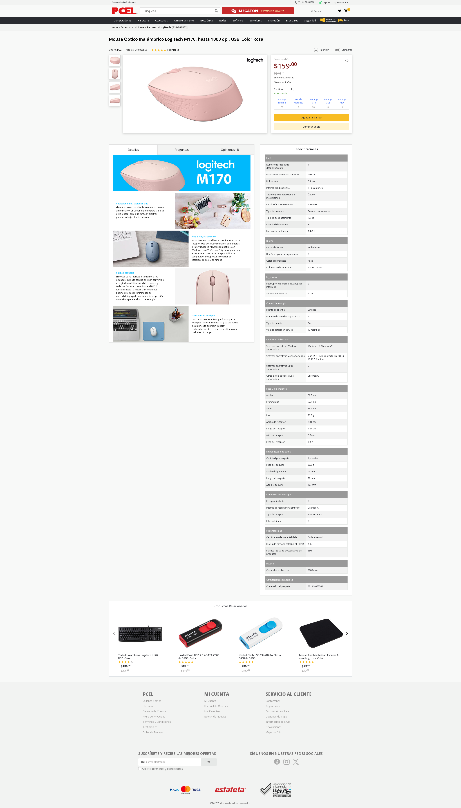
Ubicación (148, 706)
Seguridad (310, 20)
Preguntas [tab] (181, 150)
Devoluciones (273, 727)
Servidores (256, 20)
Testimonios (150, 727)
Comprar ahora (312, 126)
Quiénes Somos (152, 701)
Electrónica (206, 20)
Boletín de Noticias (215, 716)
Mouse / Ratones (146, 27)
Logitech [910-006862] (173, 27)
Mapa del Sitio (274, 732)
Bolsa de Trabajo (153, 732)
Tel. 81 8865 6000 (306, 2)
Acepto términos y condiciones (162, 769)
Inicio (115, 27)
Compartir (346, 49)
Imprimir (324, 49)
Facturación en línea (277, 711)
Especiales (292, 20)
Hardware (143, 20)
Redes (222, 20)
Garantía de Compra (154, 711)
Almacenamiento (184, 20)
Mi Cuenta (316, 11)
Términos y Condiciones (157, 721)
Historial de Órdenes (216, 706)
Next (347, 633)
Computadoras (122, 20)
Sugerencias (273, 706)
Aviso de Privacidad (154, 716)
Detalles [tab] (133, 150)
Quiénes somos (341, 2)
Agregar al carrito (311, 117)
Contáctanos (273, 701)
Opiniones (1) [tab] (230, 150)
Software (238, 20)
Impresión (274, 20)
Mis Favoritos (212, 711)
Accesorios (161, 20)
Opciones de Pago (276, 716)
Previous (114, 633)
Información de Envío (278, 721)
